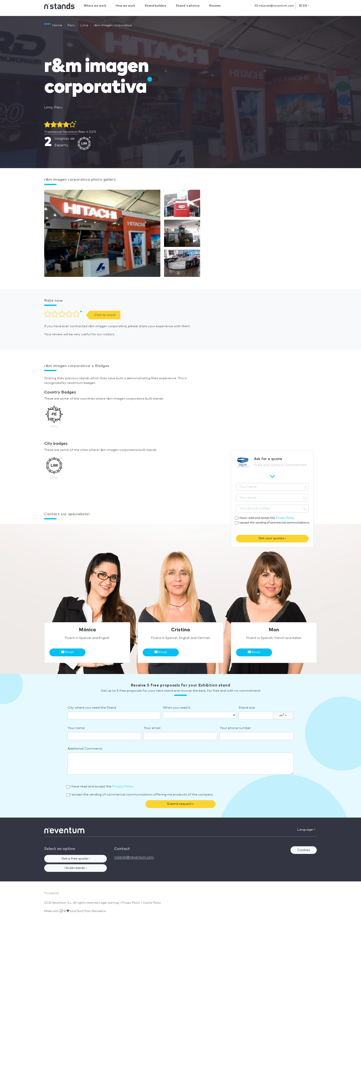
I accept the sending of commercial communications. (274, 522)
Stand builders (155, 5)
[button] (102, 234)
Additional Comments (85, 748)
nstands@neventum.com (276, 5)
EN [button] (305, 5)
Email (69, 652)
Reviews (215, 5)
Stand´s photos (188, 5)
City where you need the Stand (92, 707)
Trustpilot (51, 893)
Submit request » (180, 804)
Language (305, 829)
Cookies (303, 850)
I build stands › (76, 868)
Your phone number (235, 728)
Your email (152, 728)
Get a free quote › (75, 858)
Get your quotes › (272, 538)
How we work (125, 5)
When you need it (176, 707)
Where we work (95, 5)
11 (61, 132)
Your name (76, 728)
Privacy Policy (285, 518)
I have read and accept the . (267, 518)
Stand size (247, 707)
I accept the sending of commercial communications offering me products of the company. (141, 794)
